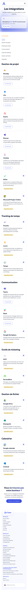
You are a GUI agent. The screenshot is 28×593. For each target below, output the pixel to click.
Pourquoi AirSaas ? (6, 518)
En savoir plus (8, 83)
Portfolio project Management (8, 540)
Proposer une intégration (14, 501)
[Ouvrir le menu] (25, 3)
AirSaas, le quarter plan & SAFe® (8, 572)
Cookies (4, 520)
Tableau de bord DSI (6, 562)
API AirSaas (5, 528)
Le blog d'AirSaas (6, 537)
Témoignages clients (6, 542)
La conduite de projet (6, 538)
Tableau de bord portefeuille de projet (9, 560)
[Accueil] (3, 3)
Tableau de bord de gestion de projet (9, 563)
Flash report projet (6, 550)
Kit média (4, 526)
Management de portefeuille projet (8, 547)
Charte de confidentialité (7, 525)
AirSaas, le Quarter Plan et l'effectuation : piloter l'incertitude (13, 574)
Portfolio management (6, 557)
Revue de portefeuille (6, 559)
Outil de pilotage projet (7, 554)
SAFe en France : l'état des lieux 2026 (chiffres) (10, 570)
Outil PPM (4, 552)
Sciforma (4, 578)
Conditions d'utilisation (6, 521)
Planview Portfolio (6, 580)
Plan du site (5, 529)
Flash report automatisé (7, 549)
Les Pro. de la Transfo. (6, 535)
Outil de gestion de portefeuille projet (9, 555)
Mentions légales (5, 523)
